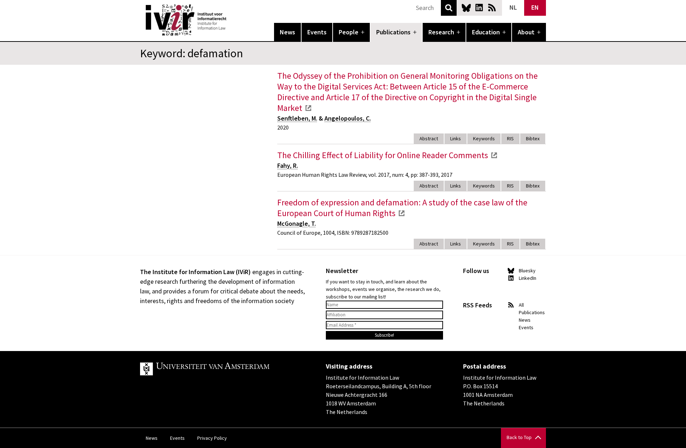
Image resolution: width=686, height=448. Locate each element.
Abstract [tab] (428, 138)
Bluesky (466, 8)
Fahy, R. (287, 165)
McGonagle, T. (296, 223)
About (526, 32)
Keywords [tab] (484, 138)
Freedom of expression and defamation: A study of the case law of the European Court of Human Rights (402, 208)
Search (449, 8)
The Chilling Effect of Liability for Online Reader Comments (382, 155)
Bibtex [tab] (533, 138)
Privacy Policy (212, 438)
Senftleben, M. (297, 118)
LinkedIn (479, 8)
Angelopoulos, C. (347, 118)
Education (486, 32)
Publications (393, 32)
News (287, 32)
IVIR (231, 20)
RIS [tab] (510, 138)
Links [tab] (455, 138)
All (521, 305)
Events (317, 32)
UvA (223, 368)
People (348, 32)
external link (308, 108)
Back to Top (519, 437)
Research (441, 32)
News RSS (492, 8)
